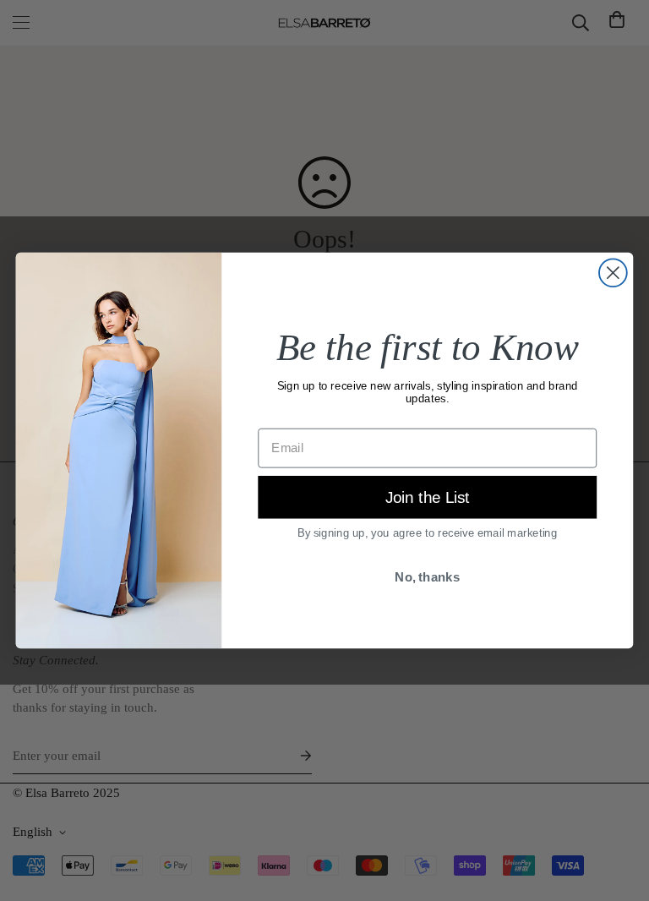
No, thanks (427, 577)
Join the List (427, 497)
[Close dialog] (613, 273)
